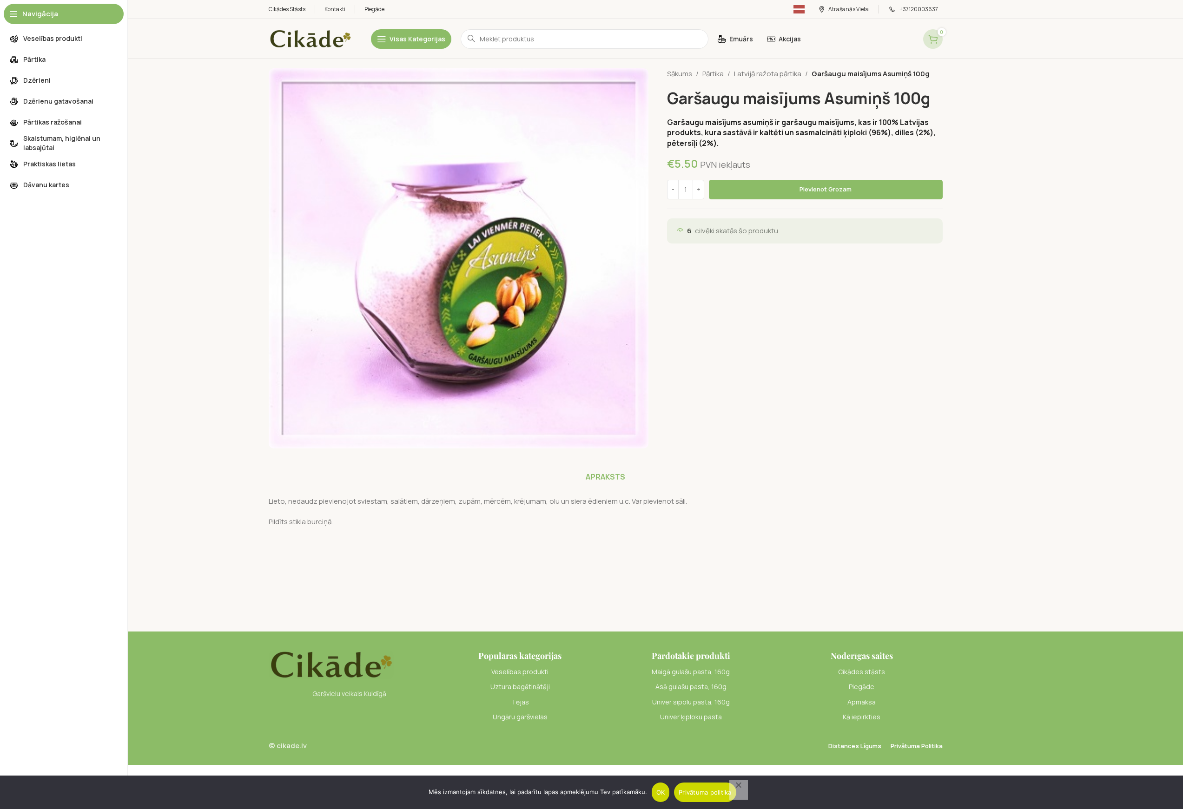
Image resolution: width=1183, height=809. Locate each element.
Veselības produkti (520, 671)
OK (660, 792)
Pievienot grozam (826, 189)
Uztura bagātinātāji (520, 686)
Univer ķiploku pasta (691, 716)
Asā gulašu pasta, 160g (691, 686)
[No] (738, 790)
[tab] (605, 477)
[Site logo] (310, 38)
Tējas (520, 701)
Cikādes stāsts (861, 671)
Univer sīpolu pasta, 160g (691, 701)
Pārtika (713, 74)
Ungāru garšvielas (520, 716)
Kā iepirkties (861, 716)
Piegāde (861, 686)
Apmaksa (861, 701)
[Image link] (331, 664)
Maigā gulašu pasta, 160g (691, 671)
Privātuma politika (705, 792)
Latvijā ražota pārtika (767, 74)
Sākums (679, 74)
